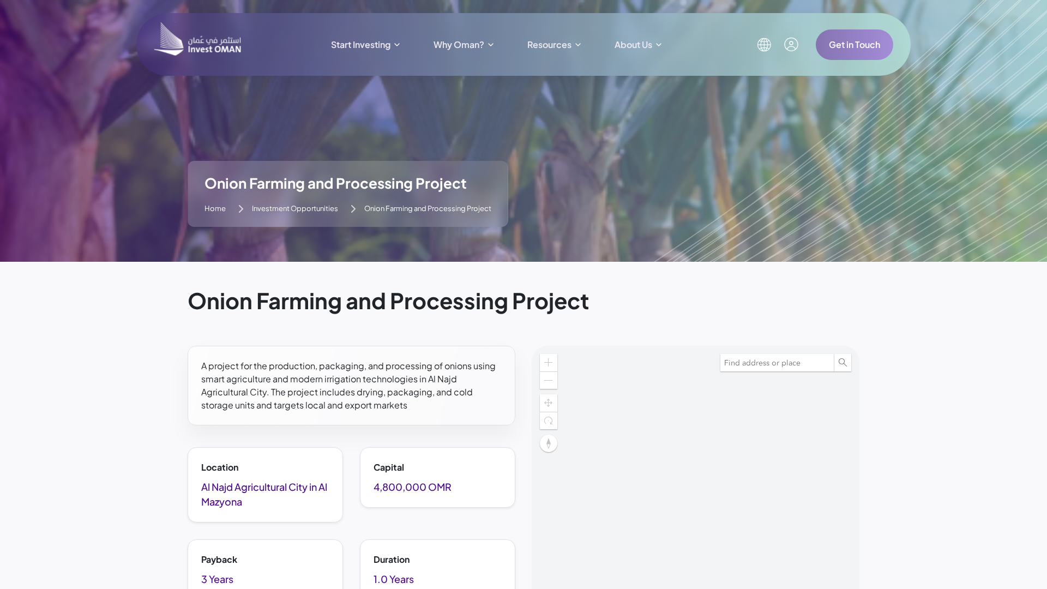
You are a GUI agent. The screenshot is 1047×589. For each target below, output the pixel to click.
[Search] (842, 362)
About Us (633, 44)
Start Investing (360, 44)
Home (215, 208)
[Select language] (764, 44)
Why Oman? (459, 44)
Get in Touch (854, 44)
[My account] (791, 44)
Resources (549, 44)
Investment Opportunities (295, 208)
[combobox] (777, 362)
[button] (548, 443)
